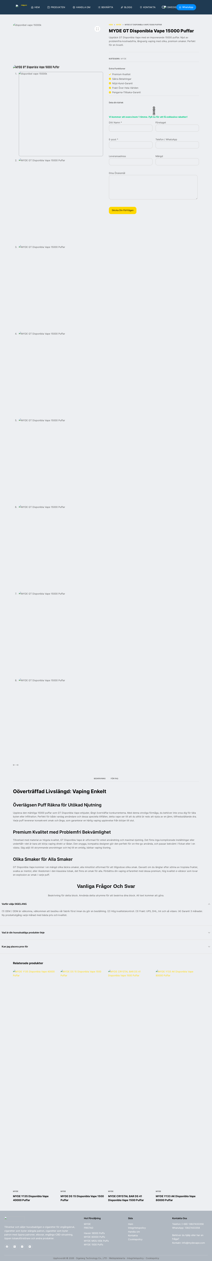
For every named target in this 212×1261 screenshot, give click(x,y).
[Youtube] (30, 1246)
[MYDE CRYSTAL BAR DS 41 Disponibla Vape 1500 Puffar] (129, 1078)
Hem (37, 7)
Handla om (83, 7)
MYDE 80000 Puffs (94, 1236)
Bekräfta (107, 7)
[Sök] (163, 7)
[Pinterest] (154, 112)
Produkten (58, 7)
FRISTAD (88, 1227)
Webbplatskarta (117, 1258)
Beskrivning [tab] (100, 778)
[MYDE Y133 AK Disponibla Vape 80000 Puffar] (177, 1078)
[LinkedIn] (154, 114)
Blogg (128, 7)
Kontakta (149, 7)
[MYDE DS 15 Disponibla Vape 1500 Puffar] (82, 1078)
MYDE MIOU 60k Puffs (96, 1240)
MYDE (124, 58)
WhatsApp (187, 7)
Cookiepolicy (135, 1239)
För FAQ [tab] (114, 778)
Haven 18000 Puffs (94, 1233)
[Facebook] (154, 107)
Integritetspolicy (137, 1227)
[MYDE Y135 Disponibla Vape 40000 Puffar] (34, 1078)
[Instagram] (22, 1246)
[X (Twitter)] (154, 110)
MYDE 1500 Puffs (93, 1244)
